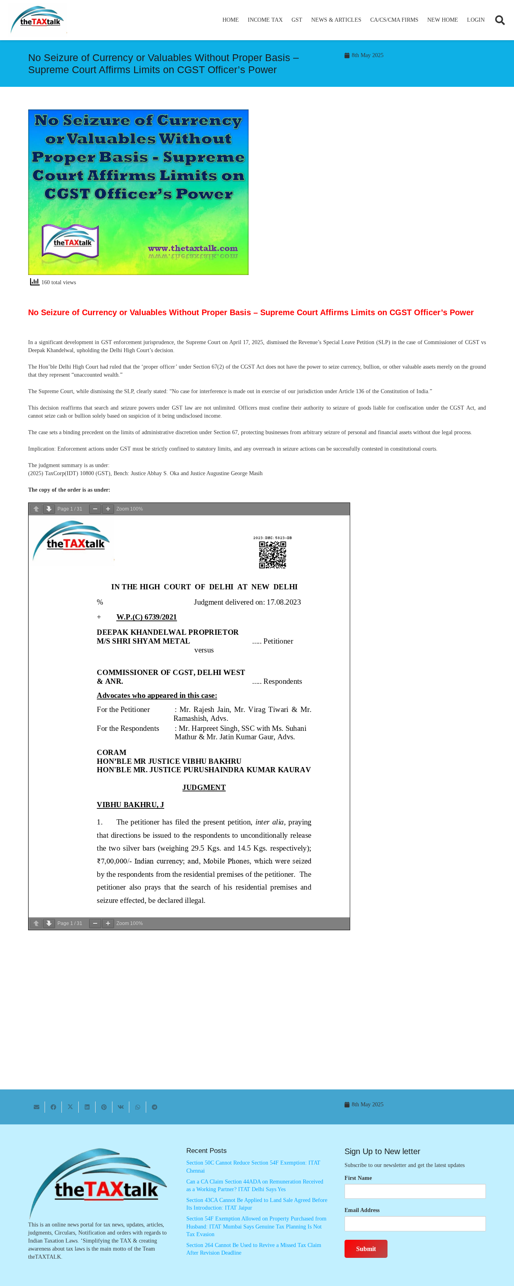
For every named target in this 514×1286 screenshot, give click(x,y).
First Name (358, 1178)
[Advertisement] (375, 181)
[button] (286, 20)
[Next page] (49, 509)
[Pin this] (104, 1107)
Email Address (362, 1210)
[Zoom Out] (95, 509)
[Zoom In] (108, 509)
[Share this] (53, 1107)
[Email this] (36, 1107)
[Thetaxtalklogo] (37, 20)
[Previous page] (36, 509)
